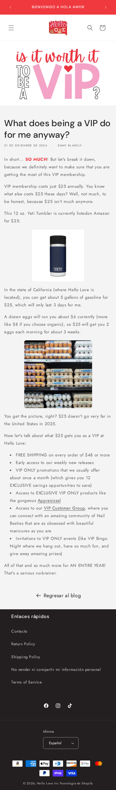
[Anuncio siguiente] (105, 7)
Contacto (19, 631)
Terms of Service (26, 682)
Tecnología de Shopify (76, 783)
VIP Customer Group (64, 508)
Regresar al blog (62, 595)
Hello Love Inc (48, 783)
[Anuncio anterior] (10, 7)
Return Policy (23, 644)
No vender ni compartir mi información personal (56, 669)
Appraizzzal (49, 500)
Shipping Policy (25, 657)
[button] (11, 28)
